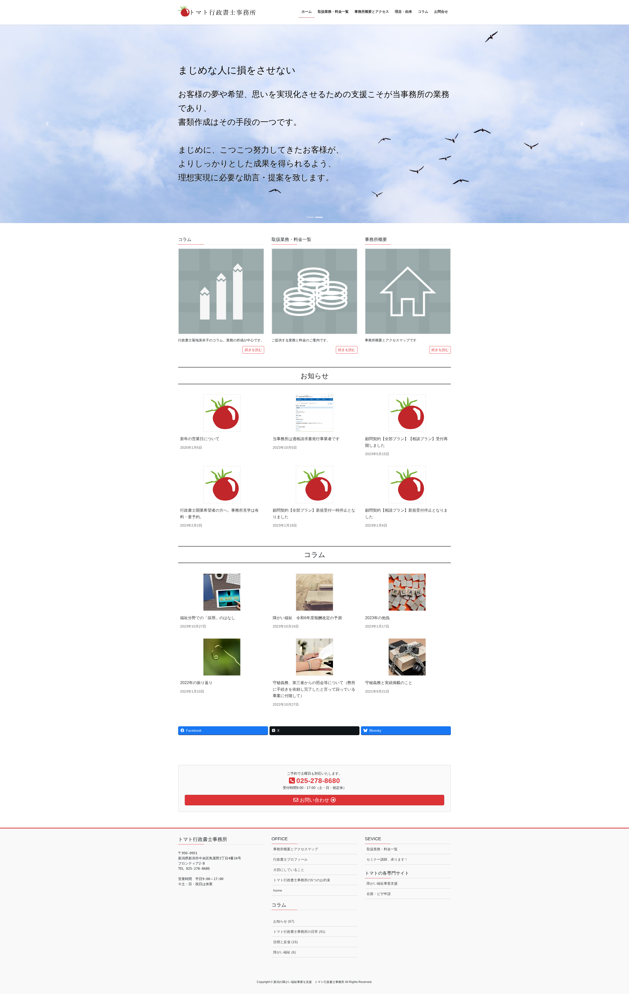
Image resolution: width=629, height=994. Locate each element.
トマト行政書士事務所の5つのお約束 (301, 880)
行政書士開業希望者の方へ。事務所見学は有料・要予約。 (219, 513)
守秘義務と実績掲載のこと (388, 683)
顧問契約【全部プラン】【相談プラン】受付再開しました (406, 442)
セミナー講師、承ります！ (387, 859)
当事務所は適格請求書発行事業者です (306, 439)
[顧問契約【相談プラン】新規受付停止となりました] (407, 484)
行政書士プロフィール (290, 859)
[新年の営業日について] (222, 413)
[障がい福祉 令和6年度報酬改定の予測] (314, 592)
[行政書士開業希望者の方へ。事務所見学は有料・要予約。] (222, 484)
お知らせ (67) (283, 921)
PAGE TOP (611, 960)
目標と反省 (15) (285, 942)
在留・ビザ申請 (379, 894)
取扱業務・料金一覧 (382, 849)
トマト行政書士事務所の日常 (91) (299, 932)
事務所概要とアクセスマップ (295, 849)
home (277, 890)
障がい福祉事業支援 (382, 883)
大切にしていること (288, 870)
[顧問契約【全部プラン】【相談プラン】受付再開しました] (407, 413)
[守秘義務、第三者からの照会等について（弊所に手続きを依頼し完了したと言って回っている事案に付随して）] (314, 657)
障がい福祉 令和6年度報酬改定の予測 (307, 618)
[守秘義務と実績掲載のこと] (407, 657)
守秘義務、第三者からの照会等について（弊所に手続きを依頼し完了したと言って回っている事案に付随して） (314, 689)
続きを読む (253, 350)
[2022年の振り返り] (222, 657)
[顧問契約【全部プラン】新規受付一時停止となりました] (314, 484)
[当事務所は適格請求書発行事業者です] (314, 413)
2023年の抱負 (377, 618)
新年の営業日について (199, 439)
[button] (47, 124)
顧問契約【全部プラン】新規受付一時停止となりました (314, 513)
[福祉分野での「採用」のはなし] (222, 592)
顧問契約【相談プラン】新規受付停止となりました (406, 513)
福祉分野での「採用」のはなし (207, 618)
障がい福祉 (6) (284, 952)
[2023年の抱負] (407, 592)
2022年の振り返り (196, 683)
